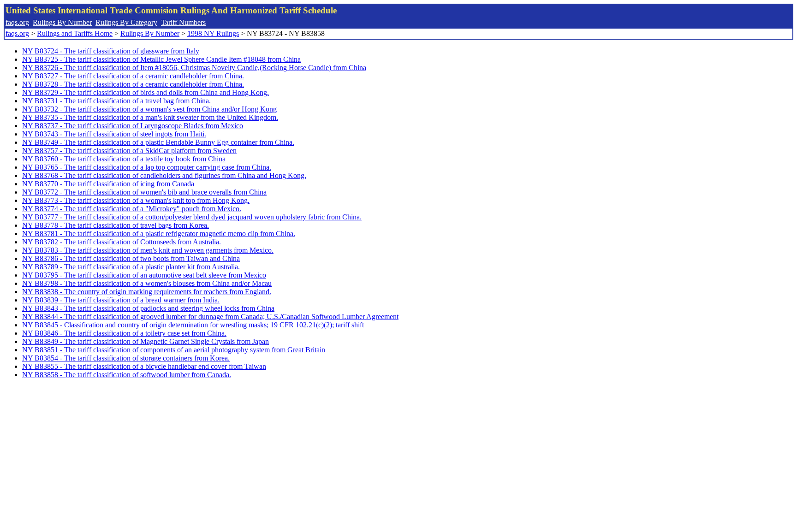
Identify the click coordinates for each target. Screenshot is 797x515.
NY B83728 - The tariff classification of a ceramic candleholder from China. (133, 84)
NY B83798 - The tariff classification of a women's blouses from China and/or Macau (147, 283)
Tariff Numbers (183, 22)
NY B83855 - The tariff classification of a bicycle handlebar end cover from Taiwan (144, 366)
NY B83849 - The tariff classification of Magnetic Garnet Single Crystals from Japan (145, 341)
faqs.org (17, 22)
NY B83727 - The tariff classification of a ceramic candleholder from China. (133, 76)
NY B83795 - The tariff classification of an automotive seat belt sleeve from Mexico (144, 275)
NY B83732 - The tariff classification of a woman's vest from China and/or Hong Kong (149, 109)
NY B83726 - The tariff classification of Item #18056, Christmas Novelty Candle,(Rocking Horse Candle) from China (194, 67)
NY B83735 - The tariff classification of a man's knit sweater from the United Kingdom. (150, 117)
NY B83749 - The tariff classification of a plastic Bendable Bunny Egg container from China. (158, 142)
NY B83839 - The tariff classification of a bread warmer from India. (121, 300)
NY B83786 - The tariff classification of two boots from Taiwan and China (131, 258)
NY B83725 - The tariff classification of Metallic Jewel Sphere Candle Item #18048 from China (161, 59)
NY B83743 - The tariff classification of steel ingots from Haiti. (114, 134)
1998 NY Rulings (213, 33)
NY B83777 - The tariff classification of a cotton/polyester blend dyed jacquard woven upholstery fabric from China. (192, 217)
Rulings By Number (62, 22)
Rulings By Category (126, 22)
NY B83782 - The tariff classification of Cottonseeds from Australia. (121, 242)
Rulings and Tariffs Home (75, 33)
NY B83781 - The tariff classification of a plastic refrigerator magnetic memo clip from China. (158, 233)
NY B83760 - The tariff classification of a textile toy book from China (124, 159)
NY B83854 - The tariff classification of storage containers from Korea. (126, 358)
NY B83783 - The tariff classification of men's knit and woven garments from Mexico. (148, 250)
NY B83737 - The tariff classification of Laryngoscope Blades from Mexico (132, 126)
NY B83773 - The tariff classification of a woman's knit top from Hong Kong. (136, 200)
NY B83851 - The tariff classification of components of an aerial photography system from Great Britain (173, 350)
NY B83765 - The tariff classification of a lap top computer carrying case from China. (146, 167)
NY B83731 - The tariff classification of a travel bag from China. (116, 101)
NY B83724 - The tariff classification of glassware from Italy (110, 51)
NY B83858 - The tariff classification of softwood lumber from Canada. (126, 375)
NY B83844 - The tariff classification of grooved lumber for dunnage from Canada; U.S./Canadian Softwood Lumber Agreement (210, 316)
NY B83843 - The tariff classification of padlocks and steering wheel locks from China (148, 308)
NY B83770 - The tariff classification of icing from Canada (108, 184)
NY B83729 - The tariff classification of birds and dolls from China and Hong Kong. (145, 92)
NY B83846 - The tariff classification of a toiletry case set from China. (124, 333)
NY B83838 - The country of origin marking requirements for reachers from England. (146, 292)
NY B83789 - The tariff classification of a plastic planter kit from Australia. (131, 267)
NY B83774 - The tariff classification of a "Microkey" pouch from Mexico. (131, 209)
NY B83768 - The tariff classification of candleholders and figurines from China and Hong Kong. (164, 175)
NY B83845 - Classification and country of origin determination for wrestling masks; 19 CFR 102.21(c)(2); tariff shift (193, 325)
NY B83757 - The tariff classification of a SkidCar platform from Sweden (129, 150)
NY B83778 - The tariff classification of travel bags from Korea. (115, 225)
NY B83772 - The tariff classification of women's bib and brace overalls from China (144, 192)
